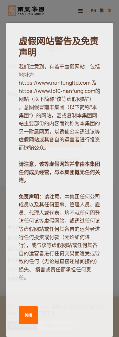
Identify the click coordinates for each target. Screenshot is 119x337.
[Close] (102, 33)
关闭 (28, 315)
